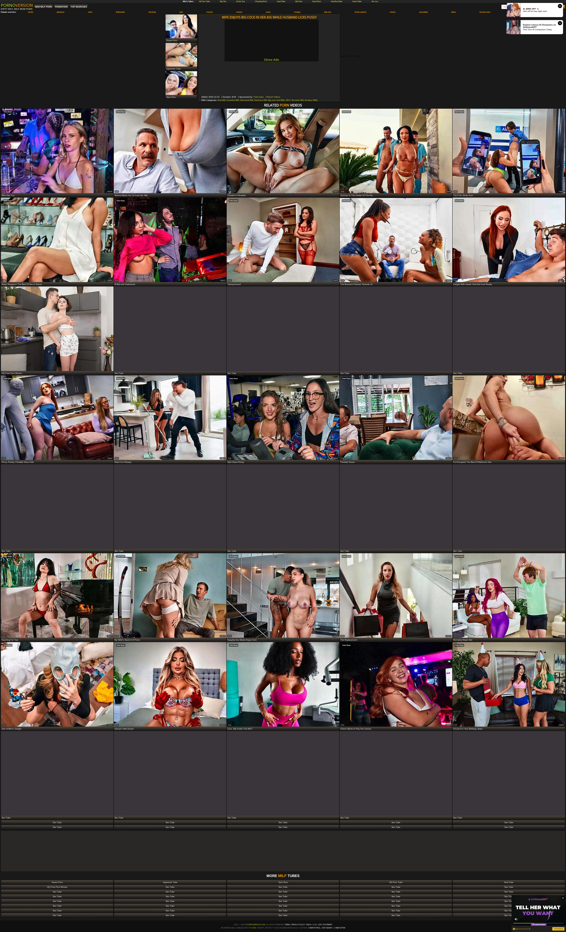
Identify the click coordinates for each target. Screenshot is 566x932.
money (393, 12)
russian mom (484, 12)
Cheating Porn (261, 1)
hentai (30, 12)
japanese (60, 12)
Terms (287, 924)
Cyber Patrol (314, 928)
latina (453, 12)
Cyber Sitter (339, 928)
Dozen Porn (57, 882)
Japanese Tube (170, 882)
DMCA (308, 924)
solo (181, 12)
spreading (423, 12)
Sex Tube (57, 822)
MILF (288, 100)
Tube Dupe (258, 97)
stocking (152, 12)
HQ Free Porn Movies (57, 887)
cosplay (297, 12)
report (109, 191)
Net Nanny (327, 928)
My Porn (298, 1)
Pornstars (61, 7)
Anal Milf (221, 100)
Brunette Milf (297, 100)
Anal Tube (281, 1)
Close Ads (271, 59)
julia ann (327, 12)
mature (239, 12)
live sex (375, 1)
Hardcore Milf (260, 100)
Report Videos (273, 97)
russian (209, 12)
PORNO (17, 5)
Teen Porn (283, 882)
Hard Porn (316, 1)
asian (268, 12)
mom (90, 12)
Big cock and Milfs (276, 100)
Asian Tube (357, 1)
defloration (120, 12)
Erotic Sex (240, 1)
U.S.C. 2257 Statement (322, 924)
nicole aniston (360, 12)
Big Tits (223, 1)
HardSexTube (336, 1)
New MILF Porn (43, 7)
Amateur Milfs (311, 100)
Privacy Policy (298, 924)
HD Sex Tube (204, 1)
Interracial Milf (246, 100)
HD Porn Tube (396, 882)
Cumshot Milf (233, 100)
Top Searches (79, 7)
